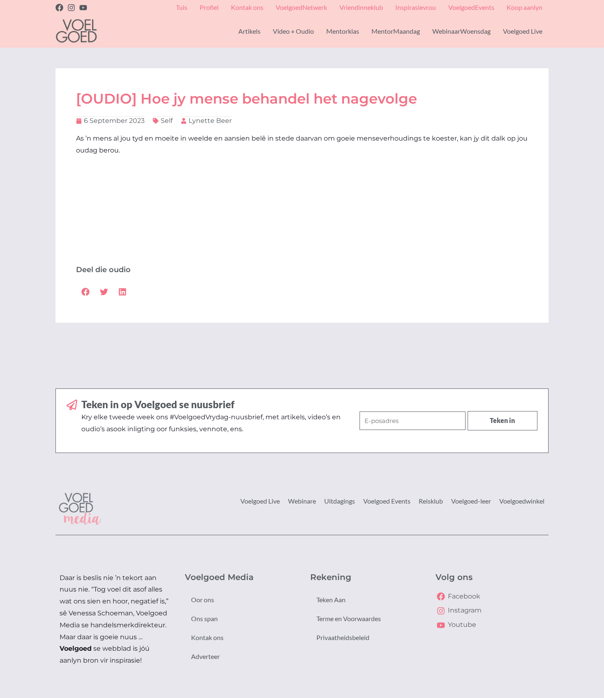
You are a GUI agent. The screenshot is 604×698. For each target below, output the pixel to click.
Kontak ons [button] (247, 7)
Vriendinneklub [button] (361, 7)
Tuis (181, 7)
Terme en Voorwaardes (348, 618)
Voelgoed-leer (471, 501)
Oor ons (202, 599)
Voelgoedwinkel (521, 501)
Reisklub (431, 501)
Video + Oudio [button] (293, 31)
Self (167, 121)
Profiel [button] (209, 7)
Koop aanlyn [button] (524, 7)
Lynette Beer (210, 121)
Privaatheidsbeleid (342, 637)
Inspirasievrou (415, 7)
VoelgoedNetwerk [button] (301, 7)
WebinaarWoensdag (461, 31)
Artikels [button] (249, 31)
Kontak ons (207, 637)
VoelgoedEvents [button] (471, 7)
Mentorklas (342, 31)
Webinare (302, 501)
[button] (85, 291)
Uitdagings (339, 501)
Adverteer (205, 656)
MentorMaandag (395, 31)
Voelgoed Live (260, 501)
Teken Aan (331, 599)
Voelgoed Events (386, 501)
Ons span (204, 618)
